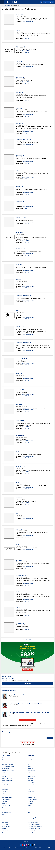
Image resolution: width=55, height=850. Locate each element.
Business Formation (7, 778)
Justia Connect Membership (34, 820)
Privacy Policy (38, 847)
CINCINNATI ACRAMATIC (23, 140)
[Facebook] (24, 845)
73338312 (26, 442)
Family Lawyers (6, 768)
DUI (28, 764)
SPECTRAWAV (20, 420)
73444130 (26, 537)
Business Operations (7, 780)
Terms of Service (30, 847)
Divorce (29, 762)
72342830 (26, 116)
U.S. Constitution (6, 799)
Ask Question (27, 683)
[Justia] (11, 2)
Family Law (30, 768)
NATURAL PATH (21, 623)
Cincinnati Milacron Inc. (28, 21)
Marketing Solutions (33, 818)
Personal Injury (31, 770)
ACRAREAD (19, 233)
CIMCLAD (19, 30)
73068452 (26, 288)
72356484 (26, 163)
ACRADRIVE (19, 374)
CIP (17, 171)
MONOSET (19, 15)
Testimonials (31, 833)
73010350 (26, 242)
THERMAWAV (20, 467)
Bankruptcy (30, 757)
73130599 (26, 352)
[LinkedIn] (21, 845)
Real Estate (5, 789)
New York (30, 810)
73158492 (26, 380)
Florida (29, 808)
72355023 (26, 146)
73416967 (26, 504)
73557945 (26, 601)
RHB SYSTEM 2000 (22, 575)
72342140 (26, 100)
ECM (17, 482)
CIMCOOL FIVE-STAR (22, 46)
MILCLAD (19, 405)
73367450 (26, 473)
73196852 (26, 411)
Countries (4, 833)
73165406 (26, 395)
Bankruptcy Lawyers (7, 757)
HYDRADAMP (20, 326)
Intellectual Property (7, 785)
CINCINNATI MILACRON (23, 295)
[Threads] (28, 845)
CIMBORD (19, 61)
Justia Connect (6, 847)
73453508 (26, 551)
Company (19, 847)
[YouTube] (22, 845)
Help (24, 847)
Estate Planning (31, 766)
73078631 (26, 301)
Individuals (31, 755)
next (29, 640)
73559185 (26, 615)
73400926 (26, 489)
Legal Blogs (5, 822)
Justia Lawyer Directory (33, 822)
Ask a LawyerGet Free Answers (8, 677)
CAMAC (18, 607)
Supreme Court (6, 805)
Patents (4, 828)
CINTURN (19, 280)
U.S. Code (4, 801)
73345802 (26, 458)
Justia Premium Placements (34, 824)
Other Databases (7, 818)
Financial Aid (31, 782)
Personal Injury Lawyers (8, 770)
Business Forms (6, 824)
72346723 (26, 133)
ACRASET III (19, 264)
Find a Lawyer (6, 732)
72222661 (26, 68)
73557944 (26, 585)
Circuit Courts (5, 808)
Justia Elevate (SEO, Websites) (35, 826)
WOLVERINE (20, 186)
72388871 (26, 208)
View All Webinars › (27, 720)
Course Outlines (32, 785)
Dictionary (30, 778)
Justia (2, 5)
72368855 (26, 178)
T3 (17, 513)
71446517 (26, 23)
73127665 (26, 336)
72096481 (26, 38)
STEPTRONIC (20, 389)
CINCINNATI (20, 77)
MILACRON (19, 92)
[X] (32, 845)
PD (17, 311)
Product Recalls (6, 826)
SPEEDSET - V (20, 560)
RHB (17, 591)
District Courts (5, 810)
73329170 (26, 428)
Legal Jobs (4, 820)
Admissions (30, 780)
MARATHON (20, 436)
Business (4, 776)
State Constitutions (32, 799)
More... (3, 772)
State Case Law (31, 803)
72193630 (26, 52)
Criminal (30, 760)
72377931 (26, 194)
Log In (45, 2)
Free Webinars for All (9, 690)
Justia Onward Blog (32, 830)
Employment (5, 782)
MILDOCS (19, 529)
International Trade (7, 787)
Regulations (5, 803)
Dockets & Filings (6, 812)
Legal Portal (13, 847)
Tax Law (4, 791)
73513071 (26, 568)
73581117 (26, 629)
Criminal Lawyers (6, 762)
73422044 (26, 520)
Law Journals (31, 787)
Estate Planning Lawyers (8, 766)
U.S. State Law (32, 797)
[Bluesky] (30, 845)
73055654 (26, 272)
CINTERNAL (19, 498)
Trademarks (7, 5)
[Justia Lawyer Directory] (34, 845)
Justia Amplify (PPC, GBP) (34, 828)
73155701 (26, 364)
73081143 (26, 319)
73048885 (26, 255)
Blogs (29, 789)
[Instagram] (26, 845)
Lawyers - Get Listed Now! (27, 742)
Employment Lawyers (7, 764)
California (30, 805)
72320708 (26, 83)
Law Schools (31, 776)
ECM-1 (18, 451)
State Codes (30, 801)
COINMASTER (20, 249)
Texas (29, 812)
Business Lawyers (6, 760)
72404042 (26, 223)
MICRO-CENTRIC (21, 217)
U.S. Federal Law (7, 797)
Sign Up (51, 2)
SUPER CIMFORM (21, 358)
